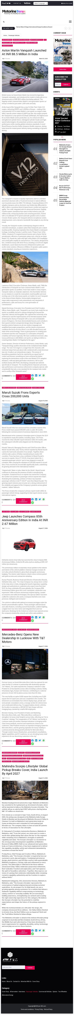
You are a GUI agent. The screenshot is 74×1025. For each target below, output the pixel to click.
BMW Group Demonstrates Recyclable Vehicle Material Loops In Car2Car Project (65, 200)
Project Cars (7, 42)
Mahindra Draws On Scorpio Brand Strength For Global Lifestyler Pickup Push (65, 149)
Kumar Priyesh (35, 511)
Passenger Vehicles (14, 35)
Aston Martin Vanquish (21, 39)
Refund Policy (48, 1009)
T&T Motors (22, 629)
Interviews (22, 991)
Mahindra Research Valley (16, 758)
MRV (28, 758)
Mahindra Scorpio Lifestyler (12, 755)
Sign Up (64, 3)
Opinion (55, 991)
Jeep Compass (24, 511)
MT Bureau (7, 58)
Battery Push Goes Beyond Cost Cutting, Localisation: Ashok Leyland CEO (65, 163)
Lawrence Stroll (19, 42)
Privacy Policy (39, 1009)
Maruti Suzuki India (9, 387)
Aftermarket (14, 991)
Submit (65, 84)
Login (70, 3)
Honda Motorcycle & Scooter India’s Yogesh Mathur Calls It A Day (65, 177)
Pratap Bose (7, 761)
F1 (45, 39)
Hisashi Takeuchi (38, 387)
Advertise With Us (26, 981)
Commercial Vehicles (45, 991)
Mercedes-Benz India (9, 629)
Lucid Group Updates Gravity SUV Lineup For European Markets (35, 27)
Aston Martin (7, 39)
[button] (65, 28)
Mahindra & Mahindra (10, 752)
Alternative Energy (7, 995)
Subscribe (62, 69)
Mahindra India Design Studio (33, 755)
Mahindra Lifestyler (32, 752)
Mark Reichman (32, 42)
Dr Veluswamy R (37, 758)
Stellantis (14, 511)
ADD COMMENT (23, 377)
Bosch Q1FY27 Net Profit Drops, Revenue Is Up (65, 188)
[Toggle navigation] (70, 21)
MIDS (4, 758)
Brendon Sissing (33, 629)
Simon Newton (7, 45)
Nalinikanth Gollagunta (21, 761)
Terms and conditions (27, 1009)
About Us (9, 981)
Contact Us (17, 3)
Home (5, 35)
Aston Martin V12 (36, 39)
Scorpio (21, 752)
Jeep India (6, 511)
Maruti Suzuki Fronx (24, 387)
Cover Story (36, 981)
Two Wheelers (62, 991)
